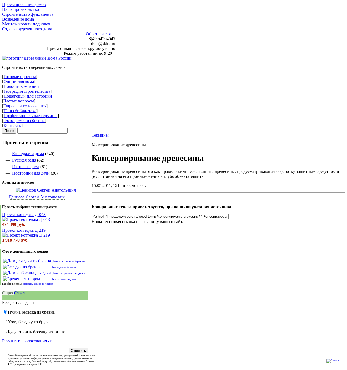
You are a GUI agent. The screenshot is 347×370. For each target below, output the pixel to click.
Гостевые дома (25, 166)
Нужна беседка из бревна (31, 312)
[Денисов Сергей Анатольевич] (39, 190)
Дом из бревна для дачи (68, 273)
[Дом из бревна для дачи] (27, 273)
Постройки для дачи (31, 173)
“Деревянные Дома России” (47, 58)
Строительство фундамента (27, 14)
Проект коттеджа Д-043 (24, 214)
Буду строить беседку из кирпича (38, 331)
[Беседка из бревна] (22, 267)
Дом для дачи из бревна (68, 261)
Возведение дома (18, 19)
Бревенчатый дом (64, 279)
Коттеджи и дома (28, 153)
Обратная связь (100, 33)
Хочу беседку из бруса (28, 322)
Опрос (8, 293)
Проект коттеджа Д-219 (24, 230)
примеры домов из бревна (38, 283)
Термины (100, 135)
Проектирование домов (24, 4)
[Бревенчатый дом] (21, 278)
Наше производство (20, 9)
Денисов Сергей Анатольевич (37, 197)
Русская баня (24, 160)
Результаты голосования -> (27, 341)
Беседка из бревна (64, 267)
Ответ (19, 293)
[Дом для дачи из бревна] (27, 261)
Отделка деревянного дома (27, 29)
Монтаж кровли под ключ (26, 24)
